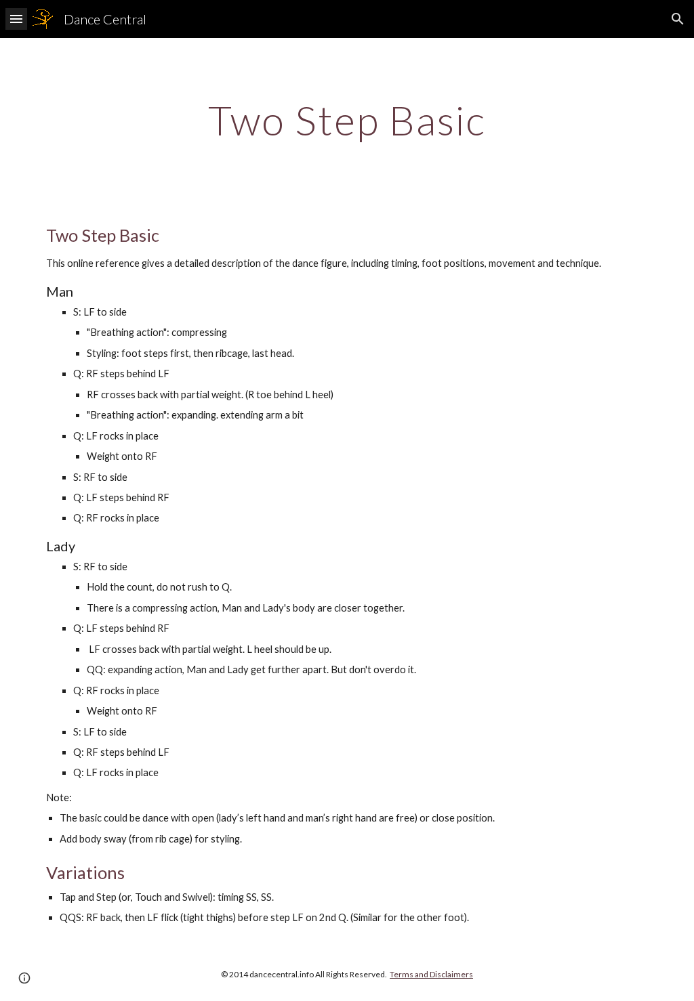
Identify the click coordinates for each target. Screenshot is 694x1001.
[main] (347, 120)
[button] (16, 18)
